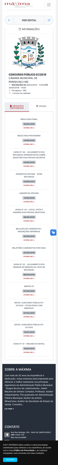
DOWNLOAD (28, 128)
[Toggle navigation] (49, 5)
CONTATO (12, 427)
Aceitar (10, 460)
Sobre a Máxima (18, 369)
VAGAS (42, 106)
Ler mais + (9, 408)
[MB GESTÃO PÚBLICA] (19, 4)
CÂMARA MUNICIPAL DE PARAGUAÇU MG (27, 78)
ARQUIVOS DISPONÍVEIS (17, 107)
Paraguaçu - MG (19, 90)
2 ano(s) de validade (21, 93)
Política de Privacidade (24, 450)
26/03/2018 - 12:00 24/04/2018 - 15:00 (28, 86)
